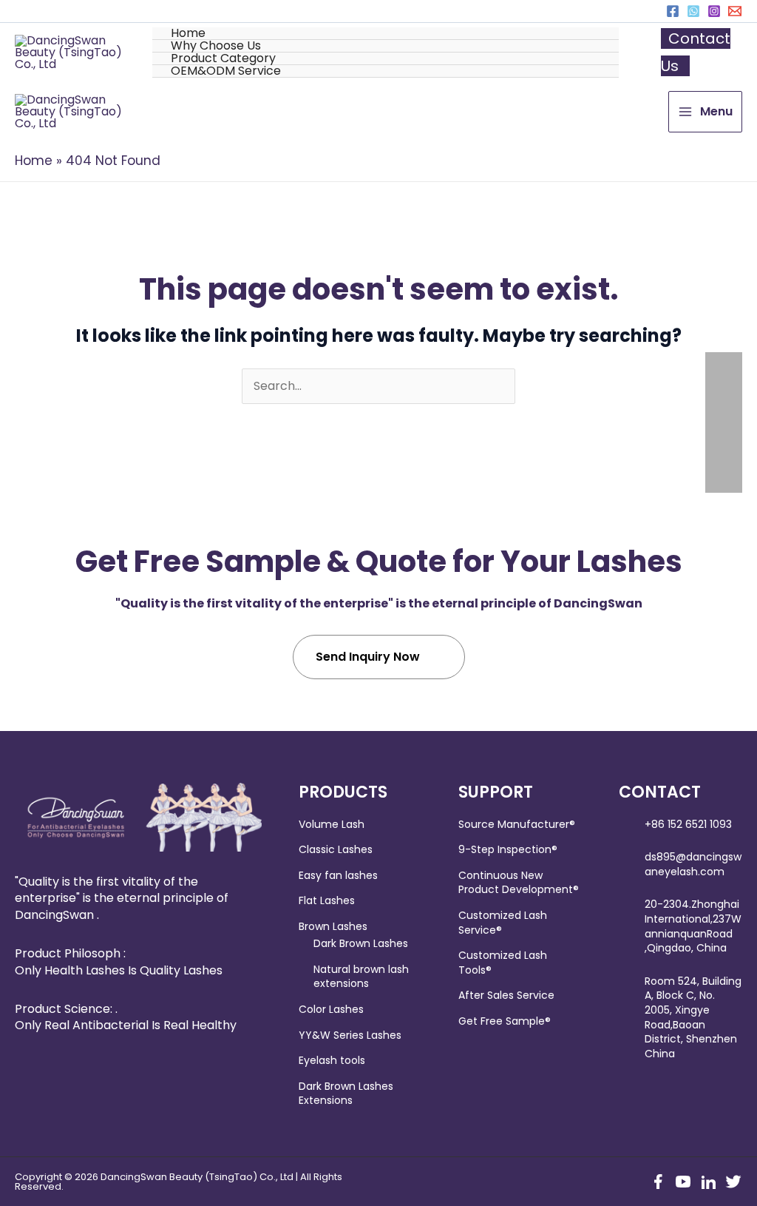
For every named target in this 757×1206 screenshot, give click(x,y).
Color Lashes (331, 1009)
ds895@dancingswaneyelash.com (693, 864)
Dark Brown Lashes (360, 943)
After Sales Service (506, 995)
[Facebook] (672, 11)
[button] (385, 46)
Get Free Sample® (504, 1021)
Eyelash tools (332, 1060)
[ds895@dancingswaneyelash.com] (734, 11)
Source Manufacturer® (516, 824)
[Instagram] (714, 11)
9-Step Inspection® (507, 849)
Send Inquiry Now (368, 656)
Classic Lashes (336, 849)
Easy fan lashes (338, 875)
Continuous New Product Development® (518, 882)
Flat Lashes (327, 900)
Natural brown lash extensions (361, 976)
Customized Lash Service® (502, 922)
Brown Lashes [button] (333, 926)
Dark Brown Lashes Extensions (346, 1093)
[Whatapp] (693, 11)
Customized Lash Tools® (502, 962)
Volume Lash (331, 824)
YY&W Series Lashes (350, 1035)
